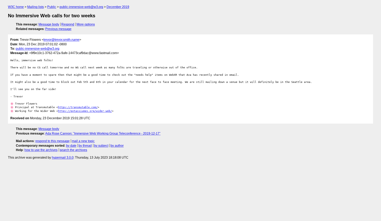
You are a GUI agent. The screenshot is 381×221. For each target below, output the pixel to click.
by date (71, 145)
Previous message (58, 29)
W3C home (16, 7)
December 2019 (118, 7)
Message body (48, 24)
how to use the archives (41, 150)
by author (117, 145)
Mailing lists (35, 7)
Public (51, 7)
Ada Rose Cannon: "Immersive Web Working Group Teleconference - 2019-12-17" (103, 133)
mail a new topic (83, 141)
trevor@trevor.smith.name (61, 39)
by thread (85, 145)
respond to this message (52, 141)
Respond (67, 24)
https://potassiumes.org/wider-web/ (85, 111)
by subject (101, 145)
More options (86, 24)
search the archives (73, 150)
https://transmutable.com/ (78, 107)
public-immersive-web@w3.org (81, 7)
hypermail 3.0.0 (62, 157)
